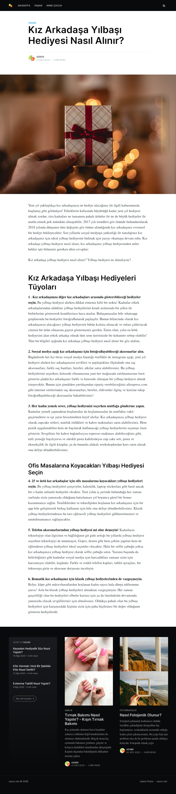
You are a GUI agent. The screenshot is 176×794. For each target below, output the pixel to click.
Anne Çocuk (54, 5)
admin (40, 56)
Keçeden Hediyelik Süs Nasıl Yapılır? (31, 650)
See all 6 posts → (25, 698)
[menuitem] (24, 5)
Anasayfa (24, 5)
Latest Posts (146, 781)
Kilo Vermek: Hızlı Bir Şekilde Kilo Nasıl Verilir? (32, 667)
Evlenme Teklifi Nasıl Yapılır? (31, 683)
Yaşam (38, 5)
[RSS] (164, 5)
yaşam (32, 22)
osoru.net (14, 781)
